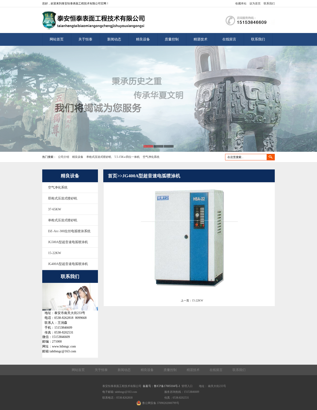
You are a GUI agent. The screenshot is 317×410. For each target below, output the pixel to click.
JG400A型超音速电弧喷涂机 (68, 264)
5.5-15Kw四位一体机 (127, 157)
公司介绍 (63, 157)
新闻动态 (114, 39)
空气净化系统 (151, 157)
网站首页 (57, 39)
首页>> (115, 175)
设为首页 (255, 3)
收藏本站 (240, 3)
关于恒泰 (85, 39)
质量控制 (172, 39)
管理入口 (187, 386)
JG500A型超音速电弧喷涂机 (68, 242)
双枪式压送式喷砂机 (62, 198)
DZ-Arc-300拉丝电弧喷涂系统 (69, 231)
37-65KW (54, 209)
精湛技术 (200, 39)
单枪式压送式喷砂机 (98, 157)
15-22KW (54, 253)
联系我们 (269, 3)
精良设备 (143, 39)
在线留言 (229, 39)
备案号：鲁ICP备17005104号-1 (161, 386)
